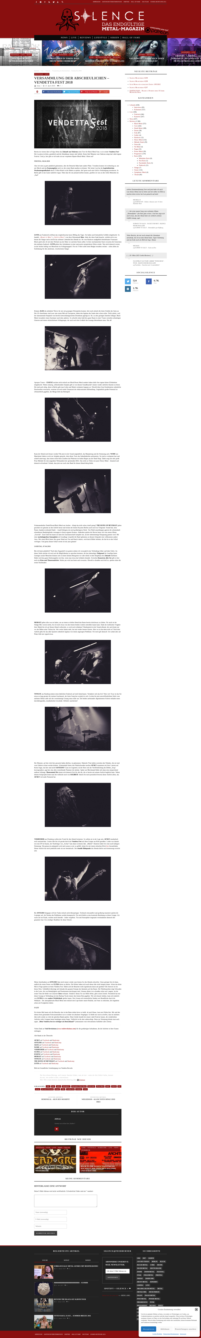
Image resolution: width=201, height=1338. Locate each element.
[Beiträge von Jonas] (43, 1124)
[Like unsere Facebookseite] (149, 281)
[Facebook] (36, 2)
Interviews (137, 107)
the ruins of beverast (47, 1089)
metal (159, 1288)
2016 (138, 1258)
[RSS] (49, 2)
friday (140, 1278)
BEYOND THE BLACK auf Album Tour (70, 1299)
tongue (57, 1089)
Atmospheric (66, 1086)
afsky (48, 1086)
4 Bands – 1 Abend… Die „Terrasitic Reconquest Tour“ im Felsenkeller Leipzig (146, 58)
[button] (196, 1309)
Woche (45, 1260)
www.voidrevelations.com (66, 1029)
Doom (136, 130)
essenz (107, 1086)
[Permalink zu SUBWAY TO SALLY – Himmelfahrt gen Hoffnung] (129, 225)
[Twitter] (53, 2)
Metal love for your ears (110, 1295)
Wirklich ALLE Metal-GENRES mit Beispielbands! (76, 1266)
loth (119, 1086)
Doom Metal (100, 1086)
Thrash (136, 175)
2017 (144, 1258)
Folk (50, 57)
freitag (159, 1275)
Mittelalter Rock (61, 57)
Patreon (82, 1080)
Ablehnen (165, 1329)
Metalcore (141, 1292)
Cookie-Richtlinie (157, 1334)
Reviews (74, 57)
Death (159, 1265)
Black (162, 1261)
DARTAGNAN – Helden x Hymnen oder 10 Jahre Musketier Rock (147, 91)
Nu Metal (137, 147)
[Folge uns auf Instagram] (128, 289)
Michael (136, 246)
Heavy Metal (138, 140)
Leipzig (140, 1285)
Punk (152, 1302)
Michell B (137, 200)
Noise (136, 144)
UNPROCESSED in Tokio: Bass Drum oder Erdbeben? (21, 59)
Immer (88, 1260)
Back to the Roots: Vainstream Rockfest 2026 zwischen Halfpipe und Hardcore (98, 1168)
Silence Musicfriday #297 (139, 87)
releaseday (142, 1305)
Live (29, 55)
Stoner (136, 170)
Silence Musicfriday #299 (139, 78)
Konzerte (21, 55)
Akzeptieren (148, 1329)
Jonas (38, 86)
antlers (58, 1086)
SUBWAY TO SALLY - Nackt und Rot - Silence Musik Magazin (149, 224)
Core (13, 55)
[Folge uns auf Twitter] (128, 281)
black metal (91, 1086)
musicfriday (154, 1292)
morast (37, 1089)
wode (85, 1089)
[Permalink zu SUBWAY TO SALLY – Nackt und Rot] (129, 247)
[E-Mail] (57, 1129)
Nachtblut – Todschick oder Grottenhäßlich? (104, 59)
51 (69, 1268)
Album (151, 1258)
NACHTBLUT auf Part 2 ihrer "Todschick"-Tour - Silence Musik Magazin (148, 262)
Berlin (154, 1261)
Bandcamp (55, 1040)
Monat (66, 1260)
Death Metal (138, 128)
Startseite (36, 70)
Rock (136, 156)
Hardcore (102, 1147)
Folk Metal (148, 1275)
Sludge (136, 168)
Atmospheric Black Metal (79, 1086)
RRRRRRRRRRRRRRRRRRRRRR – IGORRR (71, 1283)
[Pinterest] (45, 2)
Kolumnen (185, 55)
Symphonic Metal (140, 172)
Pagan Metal (150, 1295)
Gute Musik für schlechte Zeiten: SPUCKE (145, 84)
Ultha (63, 1089)
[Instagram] (41, 2)
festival (114, 1086)
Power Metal (138, 151)
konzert (153, 1282)
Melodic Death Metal (146, 1288)
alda (53, 1086)
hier (107, 846)
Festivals (48, 70)
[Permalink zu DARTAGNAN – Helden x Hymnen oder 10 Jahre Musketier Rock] (129, 201)
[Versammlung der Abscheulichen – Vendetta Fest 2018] (77, 124)
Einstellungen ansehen (185, 1329)
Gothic (100, 55)
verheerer (78, 1089)
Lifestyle (132, 105)
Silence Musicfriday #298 (139, 81)
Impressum (183, 1334)
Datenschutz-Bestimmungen (171, 1334)
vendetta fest (70, 1089)
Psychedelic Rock (144, 163)
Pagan (67, 1147)
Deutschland (155, 1268)
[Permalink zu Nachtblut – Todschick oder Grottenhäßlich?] (129, 262)
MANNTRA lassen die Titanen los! (62, 61)
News (194, 55)
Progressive (138, 154)
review (153, 1305)
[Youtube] (58, 2)
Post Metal (141, 1299)
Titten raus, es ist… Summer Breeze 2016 (72, 1316)
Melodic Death (139, 142)
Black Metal (138, 123)
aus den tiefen (143, 1261)
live (147, 1285)
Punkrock (85, 1150)
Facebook (46, 1040)
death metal (142, 1268)
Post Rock (142, 161)
